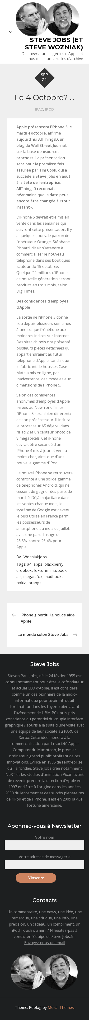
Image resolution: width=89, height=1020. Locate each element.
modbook (52, 576)
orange (35, 582)
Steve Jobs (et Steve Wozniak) (54, 43)
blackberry (53, 564)
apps (37, 564)
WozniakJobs (35, 556)
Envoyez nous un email (44, 942)
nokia (21, 582)
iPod (49, 109)
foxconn (41, 570)
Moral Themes (61, 1007)
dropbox (24, 570)
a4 (29, 564)
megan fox (32, 576)
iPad (39, 109)
